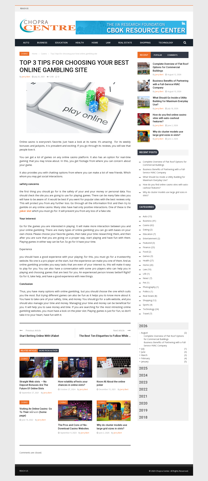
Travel (146, 313)
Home (95, 42)
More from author (48, 350)
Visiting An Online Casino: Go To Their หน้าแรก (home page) (35, 412)
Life (144, 273)
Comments (172, 55)
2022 (143, 389)
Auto (26, 42)
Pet (144, 282)
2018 (143, 417)
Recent (144, 54)
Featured (147, 242)
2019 (143, 410)
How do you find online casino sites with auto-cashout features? (169, 118)
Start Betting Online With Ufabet (39, 335)
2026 (143, 326)
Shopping (145, 42)
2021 (143, 396)
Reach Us (24, 8)
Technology (166, 42)
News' (146, 278)
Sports (146, 304)
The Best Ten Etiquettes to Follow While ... (105, 335)
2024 (143, 375)
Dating (146, 229)
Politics (146, 291)
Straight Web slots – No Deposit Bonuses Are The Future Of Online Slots (33, 385)
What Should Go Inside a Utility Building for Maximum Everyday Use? (170, 101)
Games (146, 256)
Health (80, 42)
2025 (143, 368)
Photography (149, 287)
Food (145, 251)
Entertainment (150, 238)
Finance (146, 247)
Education (61, 42)
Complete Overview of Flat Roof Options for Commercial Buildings (171, 67)
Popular (158, 55)
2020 (143, 403)
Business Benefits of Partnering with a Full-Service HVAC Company (170, 84)
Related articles (29, 350)
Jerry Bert (26, 76)
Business (42, 42)
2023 (143, 382)
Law (108, 42)
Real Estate (125, 42)
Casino (24, 53)
